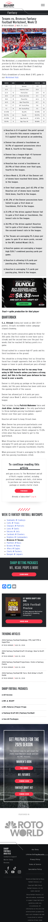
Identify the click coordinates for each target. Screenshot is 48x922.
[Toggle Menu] (44, 5)
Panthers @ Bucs (14, 543)
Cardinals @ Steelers (16, 534)
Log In (33, 496)
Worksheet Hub (11, 77)
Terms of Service (35, 864)
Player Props (20, 707)
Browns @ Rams (13, 545)
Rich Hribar (9, 25)
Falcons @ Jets (13, 531)
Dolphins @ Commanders (17, 537)
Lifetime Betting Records (35, 854)
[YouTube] (13, 871)
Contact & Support (10, 857)
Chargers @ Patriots (15, 526)
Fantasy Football (27, 713)
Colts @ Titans (13, 523)
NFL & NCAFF (8, 701)
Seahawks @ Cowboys (16, 520)
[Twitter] (6, 871)
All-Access (7, 695)
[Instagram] (19, 871)
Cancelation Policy (35, 869)
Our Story (35, 849)
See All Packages (10, 719)
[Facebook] (8, 868)
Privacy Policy (35, 859)
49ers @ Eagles (13, 548)
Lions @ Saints (13, 528)
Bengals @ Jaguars (15, 554)
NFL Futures (8, 707)
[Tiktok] (14, 868)
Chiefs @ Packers (14, 551)
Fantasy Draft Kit (10, 713)
